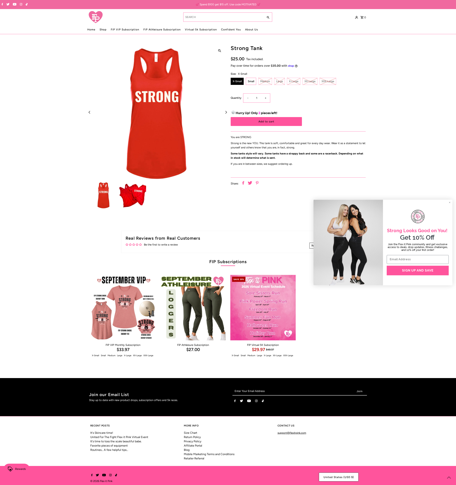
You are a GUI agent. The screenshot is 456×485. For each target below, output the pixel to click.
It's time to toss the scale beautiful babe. (116, 441)
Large (279, 81)
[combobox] (223, 17)
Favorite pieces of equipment (109, 445)
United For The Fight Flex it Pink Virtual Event (119, 437)
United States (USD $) (338, 477)
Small (251, 81)
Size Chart (190, 432)
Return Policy (192, 437)
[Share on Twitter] (250, 183)
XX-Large (309, 81)
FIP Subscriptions (228, 261)
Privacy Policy (192, 441)
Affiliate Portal (193, 445)
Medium (265, 81)
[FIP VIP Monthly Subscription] (123, 307)
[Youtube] (14, 4)
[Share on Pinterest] (257, 183)
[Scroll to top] (448, 477)
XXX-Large (328, 81)
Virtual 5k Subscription (201, 29)
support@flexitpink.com (292, 432)
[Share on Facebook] (243, 183)
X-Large (293, 81)
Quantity (236, 97)
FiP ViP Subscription (125, 29)
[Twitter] (7, 4)
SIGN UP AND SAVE (418, 270)
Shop (103, 29)
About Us (251, 29)
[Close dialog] (449, 202)
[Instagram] (20, 4)
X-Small (237, 81)
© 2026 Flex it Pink (101, 481)
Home (91, 29)
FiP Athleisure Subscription (162, 29)
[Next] (226, 112)
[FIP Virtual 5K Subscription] (263, 307)
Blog (187, 450)
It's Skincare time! (101, 432)
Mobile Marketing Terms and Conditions (209, 454)
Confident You (231, 29)
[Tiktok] (26, 4)
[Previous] (90, 112)
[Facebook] (2, 4)
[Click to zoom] (220, 50)
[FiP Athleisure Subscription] (193, 307)
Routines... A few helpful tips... (109, 450)
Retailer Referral (194, 458)
